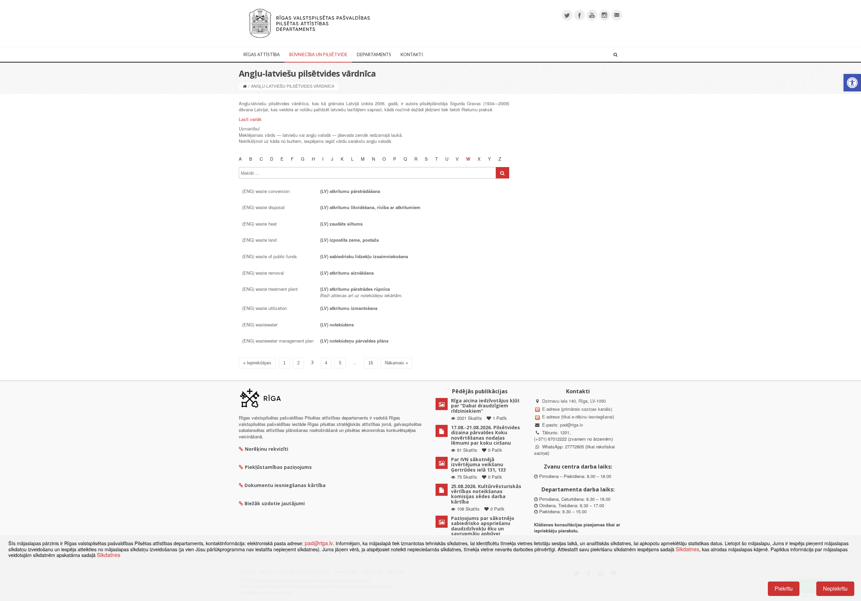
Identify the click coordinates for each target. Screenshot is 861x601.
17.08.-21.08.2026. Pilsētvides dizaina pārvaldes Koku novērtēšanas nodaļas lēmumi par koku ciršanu (485, 435)
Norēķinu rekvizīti (266, 449)
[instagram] (604, 15)
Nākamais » (396, 362)
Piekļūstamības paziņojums (278, 467)
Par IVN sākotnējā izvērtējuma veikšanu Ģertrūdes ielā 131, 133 (478, 464)
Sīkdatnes (687, 549)
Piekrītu (784, 588)
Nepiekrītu (835, 588)
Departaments (374, 54)
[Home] (245, 86)
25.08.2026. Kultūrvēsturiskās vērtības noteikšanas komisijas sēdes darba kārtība (486, 494)
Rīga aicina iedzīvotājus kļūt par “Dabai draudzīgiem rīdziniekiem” (485, 405)
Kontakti (412, 54)
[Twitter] (567, 15)
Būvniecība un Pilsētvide (318, 54)
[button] (852, 82)
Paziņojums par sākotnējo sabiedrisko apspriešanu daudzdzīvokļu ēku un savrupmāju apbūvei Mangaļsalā (482, 528)
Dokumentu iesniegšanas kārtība (285, 485)
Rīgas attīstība (262, 54)
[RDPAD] (309, 22)
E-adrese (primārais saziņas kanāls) (577, 409)
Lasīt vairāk (250, 119)
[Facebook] (579, 15)
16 (370, 362)
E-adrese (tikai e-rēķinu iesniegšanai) (577, 416)
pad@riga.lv (571, 425)
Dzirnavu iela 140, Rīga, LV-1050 (574, 401)
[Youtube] (592, 15)
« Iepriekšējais (257, 362)
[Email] (616, 15)
